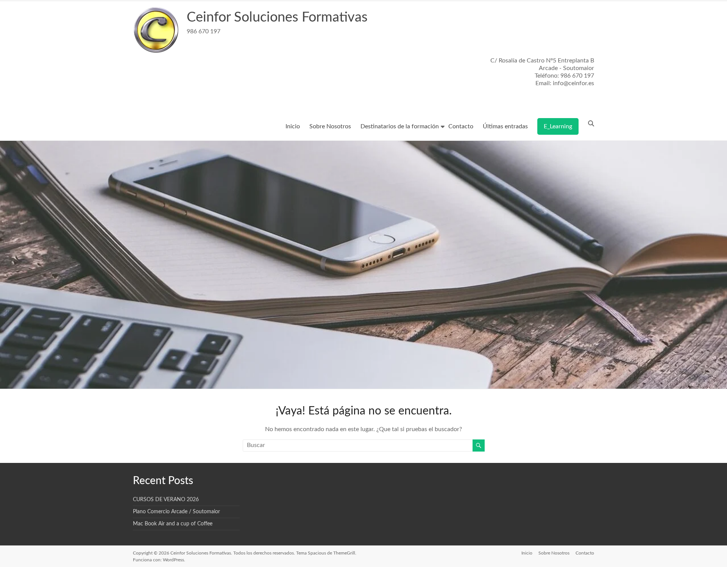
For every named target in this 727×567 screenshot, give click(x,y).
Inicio (292, 126)
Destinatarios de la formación (399, 126)
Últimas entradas (505, 126)
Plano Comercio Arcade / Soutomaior (176, 511)
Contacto (460, 126)
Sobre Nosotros (330, 126)
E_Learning (558, 126)
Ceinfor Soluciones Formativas (277, 17)
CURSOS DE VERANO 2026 (166, 499)
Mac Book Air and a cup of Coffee (172, 523)
